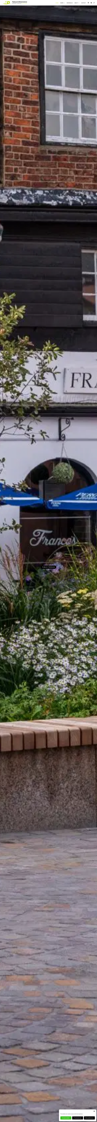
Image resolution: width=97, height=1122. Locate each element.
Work (61, 2)
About (76, 2)
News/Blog (70, 2)
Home (57, 2)
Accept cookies (65, 1118)
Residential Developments (48, 570)
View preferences (89, 1118)
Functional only (77, 1118)
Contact (83, 2)
